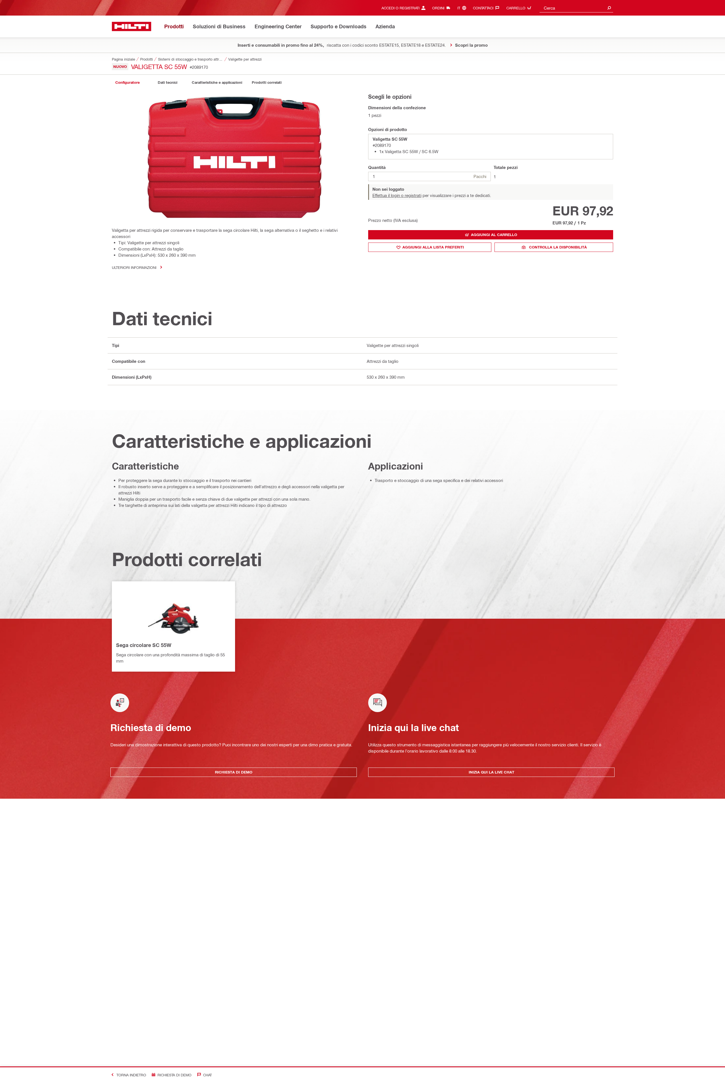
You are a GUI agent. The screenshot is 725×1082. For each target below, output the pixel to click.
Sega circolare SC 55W (143, 645)
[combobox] (576, 7)
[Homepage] (131, 26)
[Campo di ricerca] (609, 7)
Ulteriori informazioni (134, 267)
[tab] (127, 82)
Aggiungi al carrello (494, 234)
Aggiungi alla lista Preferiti (433, 247)
